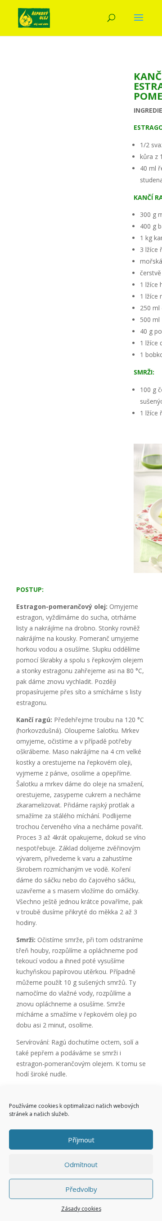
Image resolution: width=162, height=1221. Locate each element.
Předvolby (81, 1189)
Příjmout (81, 1139)
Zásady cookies (81, 1208)
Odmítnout (81, 1164)
